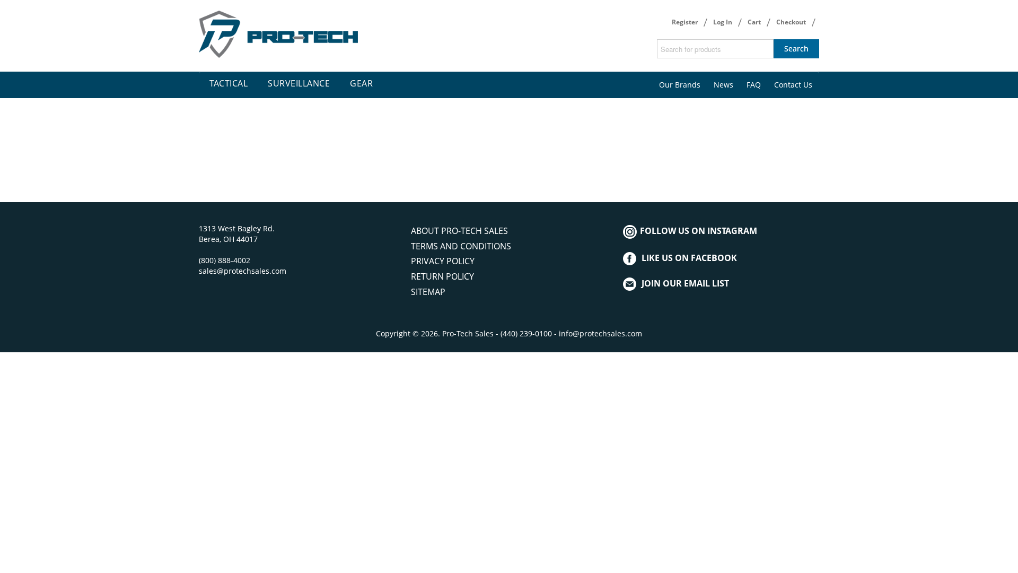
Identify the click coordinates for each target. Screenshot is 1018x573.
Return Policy (442, 276)
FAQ (754, 85)
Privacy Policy (443, 261)
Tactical (228, 83)
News (723, 85)
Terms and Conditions (461, 246)
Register (685, 22)
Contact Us (793, 85)
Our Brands (679, 85)
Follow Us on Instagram (697, 231)
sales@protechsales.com (242, 271)
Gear (361, 83)
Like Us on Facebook (689, 258)
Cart (754, 22)
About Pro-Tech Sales (459, 231)
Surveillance (299, 83)
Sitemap (428, 292)
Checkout (791, 22)
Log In (722, 22)
